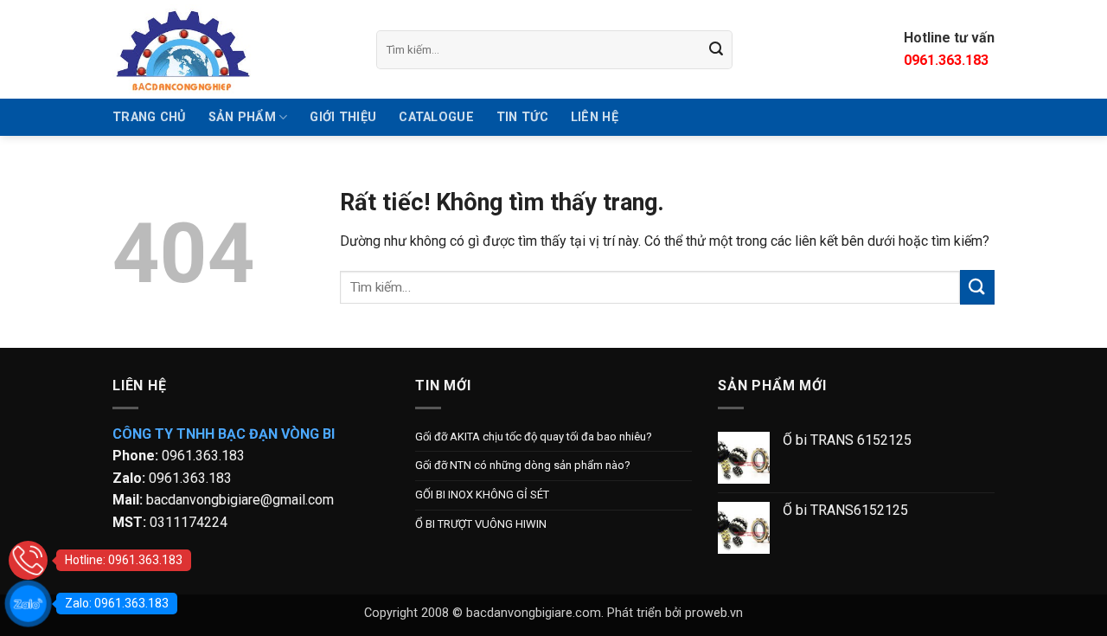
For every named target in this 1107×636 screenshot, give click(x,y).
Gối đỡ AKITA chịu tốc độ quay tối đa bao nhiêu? (533, 436)
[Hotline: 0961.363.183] (28, 560)
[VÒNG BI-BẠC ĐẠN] (231, 49)
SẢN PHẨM (242, 117)
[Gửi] (717, 49)
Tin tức (522, 117)
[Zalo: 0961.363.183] (28, 603)
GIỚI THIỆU (343, 117)
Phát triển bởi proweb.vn (675, 613)
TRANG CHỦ (149, 117)
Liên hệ (594, 117)
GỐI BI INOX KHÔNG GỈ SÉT (482, 494)
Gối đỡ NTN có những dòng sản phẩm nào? (522, 465)
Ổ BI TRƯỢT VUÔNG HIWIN (481, 523)
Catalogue (436, 117)
